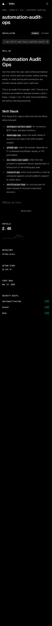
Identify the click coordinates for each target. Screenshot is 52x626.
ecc (22, 10)
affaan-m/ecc (8, 254)
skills (4, 10)
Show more (26, 211)
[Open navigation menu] (47, 3)
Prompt (46, 33)
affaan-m (13, 10)
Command (35, 33)
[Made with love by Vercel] (3, 4)
